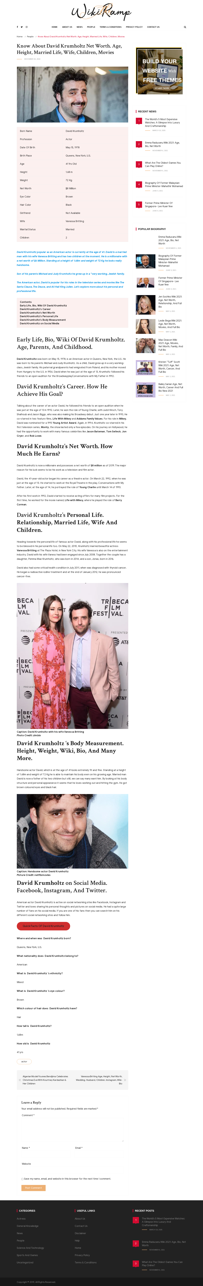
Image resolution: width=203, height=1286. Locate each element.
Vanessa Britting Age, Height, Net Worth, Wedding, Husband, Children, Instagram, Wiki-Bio (99, 1080)
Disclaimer (80, 1233)
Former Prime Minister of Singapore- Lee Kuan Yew (170, 281)
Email (78, 1148)
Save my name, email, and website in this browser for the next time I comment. (67, 1178)
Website (26, 1163)
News (80, 27)
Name (26, 1148)
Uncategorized (25, 1262)
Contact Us (153, 27)
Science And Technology (30, 1248)
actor (24, 1061)
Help (77, 1240)
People (91, 27)
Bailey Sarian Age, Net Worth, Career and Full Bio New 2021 (170, 387)
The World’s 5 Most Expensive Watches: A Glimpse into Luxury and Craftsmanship (162, 123)
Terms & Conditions (111, 27)
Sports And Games (27, 1255)
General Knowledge (28, 1226)
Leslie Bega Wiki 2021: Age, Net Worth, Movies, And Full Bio (170, 324)
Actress (21, 1218)
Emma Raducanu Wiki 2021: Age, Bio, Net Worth (169, 240)
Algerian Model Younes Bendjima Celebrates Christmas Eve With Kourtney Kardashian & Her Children (45, 1080)
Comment (28, 1115)
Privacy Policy (134, 27)
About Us (67, 27)
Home (55, 27)
